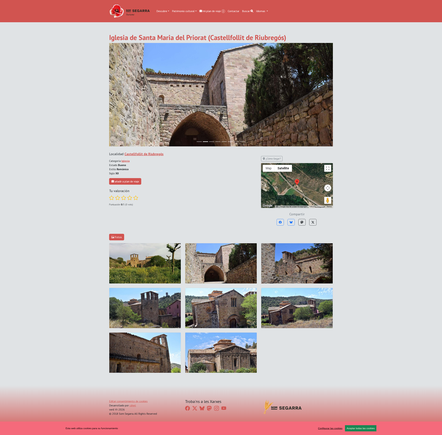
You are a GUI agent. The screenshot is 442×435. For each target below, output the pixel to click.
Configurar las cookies (330, 428)
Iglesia (125, 161)
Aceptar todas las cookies (361, 428)
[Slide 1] (205, 142)
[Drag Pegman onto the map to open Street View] (327, 200)
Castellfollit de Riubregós (144, 154)
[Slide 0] (199, 142)
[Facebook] (280, 222)
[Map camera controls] (327, 187)
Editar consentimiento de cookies (128, 401)
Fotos (118, 237)
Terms (329, 207)
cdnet (132, 405)
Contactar (233, 11)
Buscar (246, 11)
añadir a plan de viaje (126, 181)
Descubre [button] (161, 11)
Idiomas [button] (261, 11)
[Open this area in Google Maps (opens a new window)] (267, 205)
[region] (221, 428)
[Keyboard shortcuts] (277, 207)
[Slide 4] (224, 142)
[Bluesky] (291, 222)
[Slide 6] (236, 142)
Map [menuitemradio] (269, 168)
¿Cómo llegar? (273, 158)
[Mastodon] (302, 222)
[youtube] (223, 408)
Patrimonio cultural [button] (183, 11)
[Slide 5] (230, 142)
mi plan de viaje (213, 11)
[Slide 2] (211, 142)
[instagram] (216, 408)
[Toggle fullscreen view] (327, 168)
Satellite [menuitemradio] (283, 168)
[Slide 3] (217, 142)
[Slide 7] (242, 142)
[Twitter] (312, 222)
